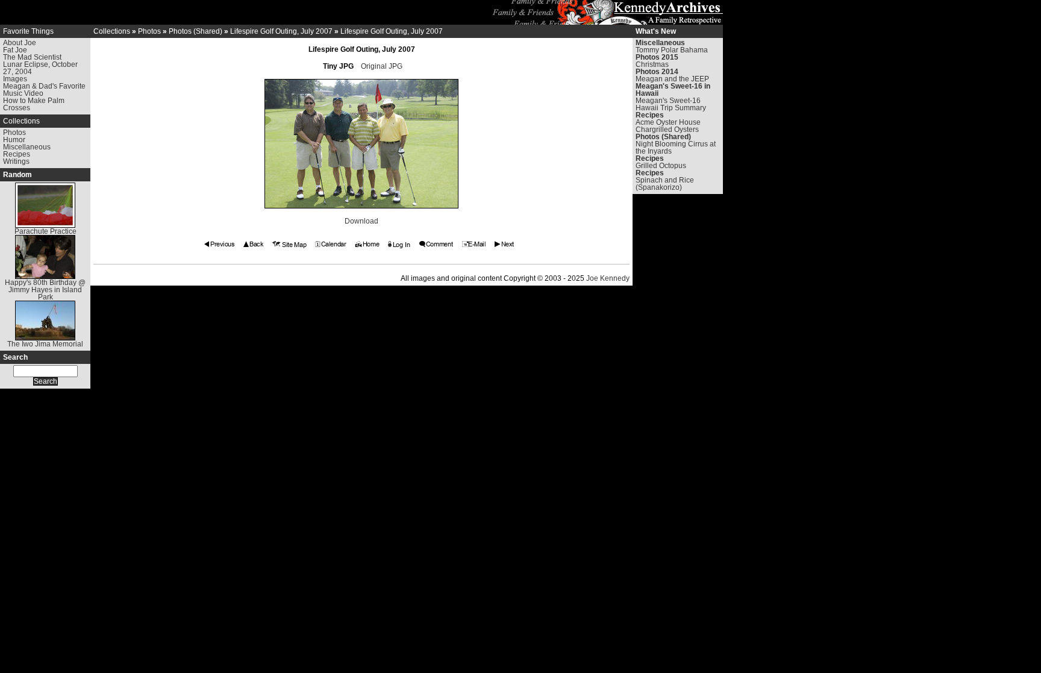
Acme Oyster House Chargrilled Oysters (668, 126)
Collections (21, 121)
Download (361, 221)
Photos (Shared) (195, 31)
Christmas (652, 64)
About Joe (19, 42)
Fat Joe (15, 50)
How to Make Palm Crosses (33, 104)
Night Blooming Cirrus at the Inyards (676, 147)
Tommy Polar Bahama (672, 50)
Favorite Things (28, 31)
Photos (14, 132)
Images (15, 79)
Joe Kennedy (608, 278)
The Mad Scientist (32, 57)
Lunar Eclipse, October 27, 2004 (40, 68)
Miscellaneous (27, 147)
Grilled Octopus (661, 165)
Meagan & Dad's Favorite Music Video (44, 90)
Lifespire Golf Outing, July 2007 (281, 31)
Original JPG (381, 66)
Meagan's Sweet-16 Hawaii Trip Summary (671, 104)
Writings (16, 161)
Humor (14, 139)
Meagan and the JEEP (672, 79)
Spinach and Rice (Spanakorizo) (665, 184)
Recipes (16, 154)
